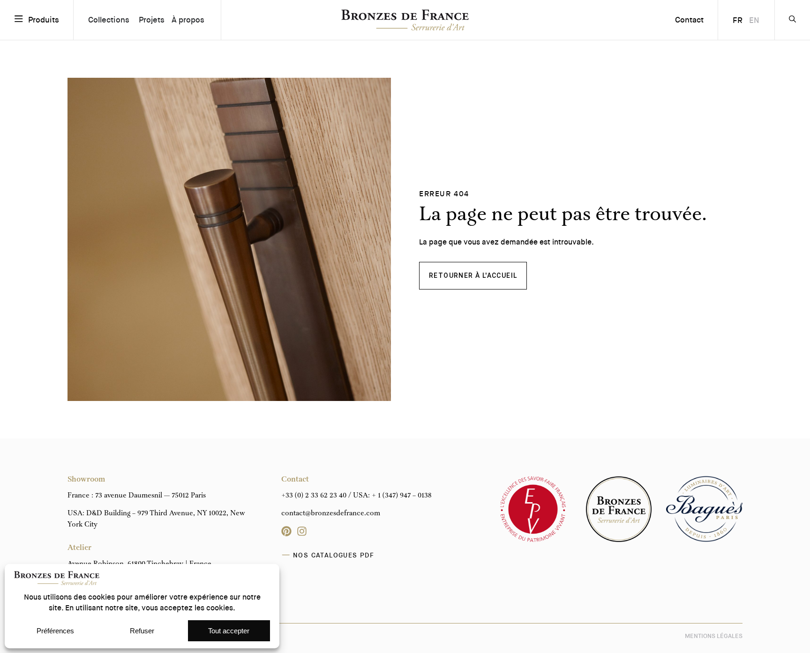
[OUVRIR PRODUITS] (18, 19)
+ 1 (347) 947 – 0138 (402, 495)
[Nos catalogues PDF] (286, 555)
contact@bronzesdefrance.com (330, 513)
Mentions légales (713, 636)
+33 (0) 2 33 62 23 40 (313, 495)
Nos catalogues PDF (333, 555)
